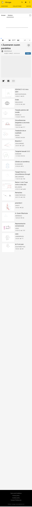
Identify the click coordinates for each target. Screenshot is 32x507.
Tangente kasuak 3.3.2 (22, 151)
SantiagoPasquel (20, 94)
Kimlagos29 (19, 102)
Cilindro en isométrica (22, 162)
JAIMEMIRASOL (19, 236)
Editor (28, 6)
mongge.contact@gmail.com (18, 504)
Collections (17, 6)
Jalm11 (17, 205)
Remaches (18, 192)
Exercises (4, 6)
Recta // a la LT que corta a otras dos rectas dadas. (21, 184)
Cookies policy (16, 498)
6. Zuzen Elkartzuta (21, 213)
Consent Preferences (16, 500)
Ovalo (17, 100)
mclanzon (18, 187)
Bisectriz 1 (18, 141)
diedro (17, 135)
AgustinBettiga (20, 246)
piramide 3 (18, 203)
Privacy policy (15, 495)
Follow (28, 53)
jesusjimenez (19, 143)
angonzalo (8, 51)
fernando (18, 125)
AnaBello (18, 115)
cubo (16, 234)
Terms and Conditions (16, 493)
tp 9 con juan (19, 244)
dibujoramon (19, 176)
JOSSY (17, 228)
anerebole (18, 216)
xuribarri (18, 154)
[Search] (22, 2)
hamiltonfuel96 (20, 195)
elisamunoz (19, 164)
